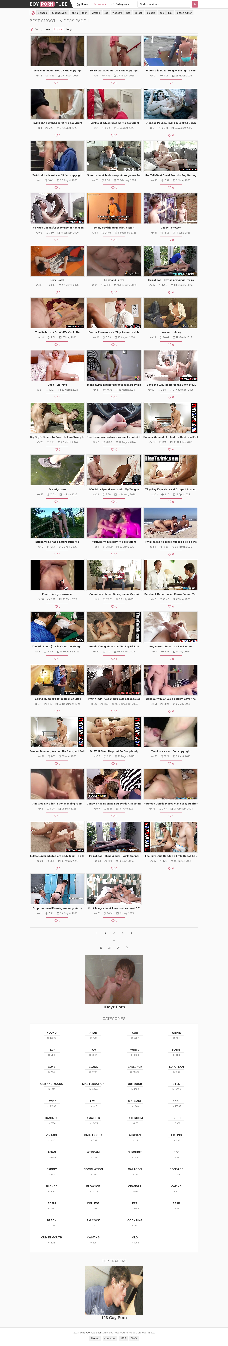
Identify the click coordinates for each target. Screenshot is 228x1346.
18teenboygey (59, 12)
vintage (96, 12)
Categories (122, 4)
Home (84, 4)
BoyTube (48, 4)
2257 (123, 1338)
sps (162, 12)
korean (139, 12)
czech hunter (184, 12)
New (48, 29)
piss (170, 12)
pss (128, 12)
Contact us (110, 1338)
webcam (117, 12)
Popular (58, 29)
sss (106, 12)
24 (109, 947)
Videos (102, 4)
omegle (151, 12)
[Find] (195, 4)
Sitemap (95, 1338)
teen (84, 12)
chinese (42, 12)
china (75, 12)
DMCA (134, 1338)
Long (69, 29)
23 (101, 947)
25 (118, 947)
